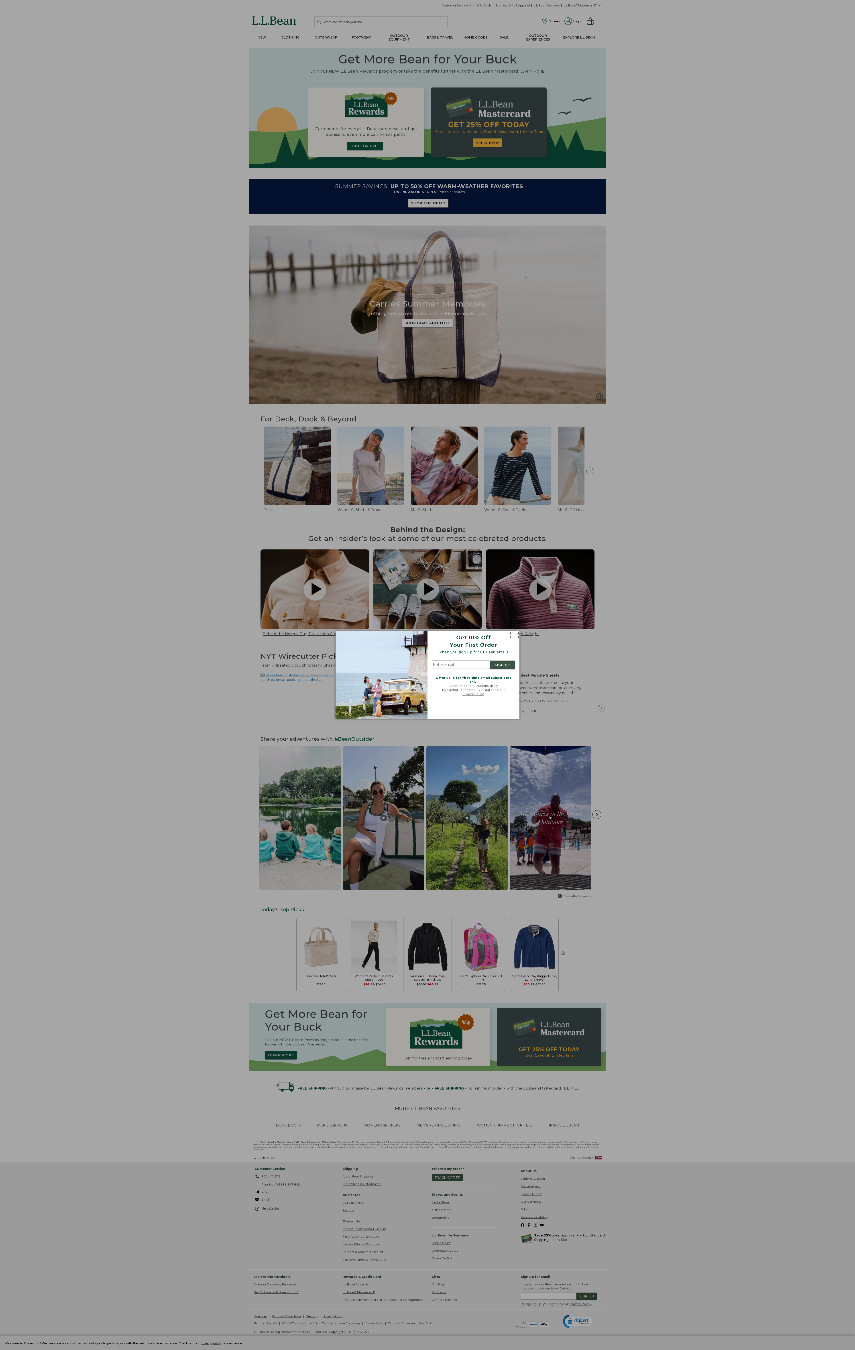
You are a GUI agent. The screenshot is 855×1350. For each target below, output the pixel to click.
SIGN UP (502, 665)
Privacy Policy (473, 694)
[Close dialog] (514, 635)
